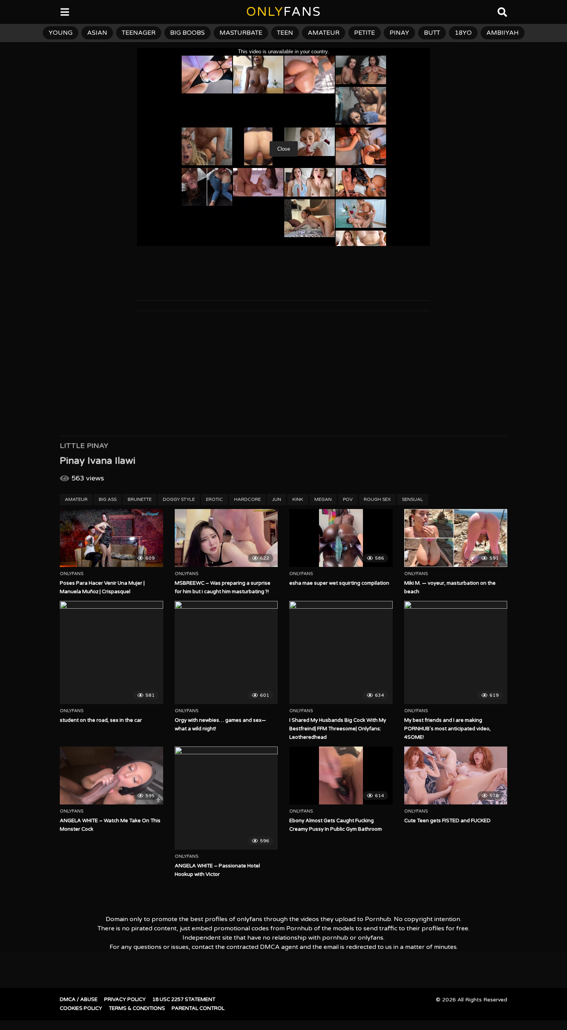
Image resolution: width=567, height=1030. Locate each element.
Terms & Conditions (137, 1008)
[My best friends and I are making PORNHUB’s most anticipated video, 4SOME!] (456, 652)
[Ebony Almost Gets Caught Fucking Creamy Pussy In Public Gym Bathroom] (341, 775)
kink (297, 499)
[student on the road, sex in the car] (111, 652)
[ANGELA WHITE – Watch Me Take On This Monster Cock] (111, 775)
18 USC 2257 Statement (183, 999)
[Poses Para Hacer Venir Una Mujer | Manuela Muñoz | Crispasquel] (111, 538)
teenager (138, 33)
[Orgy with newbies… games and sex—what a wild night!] (226, 652)
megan (323, 499)
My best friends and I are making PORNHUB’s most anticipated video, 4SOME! (447, 728)
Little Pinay (84, 446)
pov (348, 499)
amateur (323, 33)
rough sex (377, 499)
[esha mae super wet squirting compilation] (341, 538)
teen (285, 33)
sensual (412, 499)
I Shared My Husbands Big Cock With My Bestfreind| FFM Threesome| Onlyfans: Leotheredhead (337, 728)
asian (97, 33)
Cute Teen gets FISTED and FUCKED (447, 821)
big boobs (187, 33)
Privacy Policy (125, 999)
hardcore (247, 499)
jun (276, 499)
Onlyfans (72, 574)
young (61, 33)
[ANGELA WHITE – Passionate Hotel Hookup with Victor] (226, 798)
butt (432, 33)
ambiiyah (502, 33)
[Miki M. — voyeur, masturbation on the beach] (456, 538)
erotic (214, 499)
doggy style (179, 499)
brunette (140, 499)
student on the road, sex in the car (101, 720)
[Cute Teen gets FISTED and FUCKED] (456, 775)
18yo (463, 33)
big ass (107, 499)
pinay (399, 33)
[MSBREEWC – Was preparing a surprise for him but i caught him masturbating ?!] (226, 538)
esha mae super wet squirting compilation (339, 583)
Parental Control (198, 1008)
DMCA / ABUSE (79, 999)
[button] (12, 11)
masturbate (240, 33)
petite (364, 33)
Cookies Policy (81, 1008)
